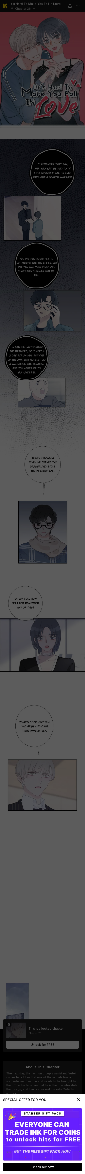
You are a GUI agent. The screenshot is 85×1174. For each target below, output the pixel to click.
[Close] (79, 1100)
